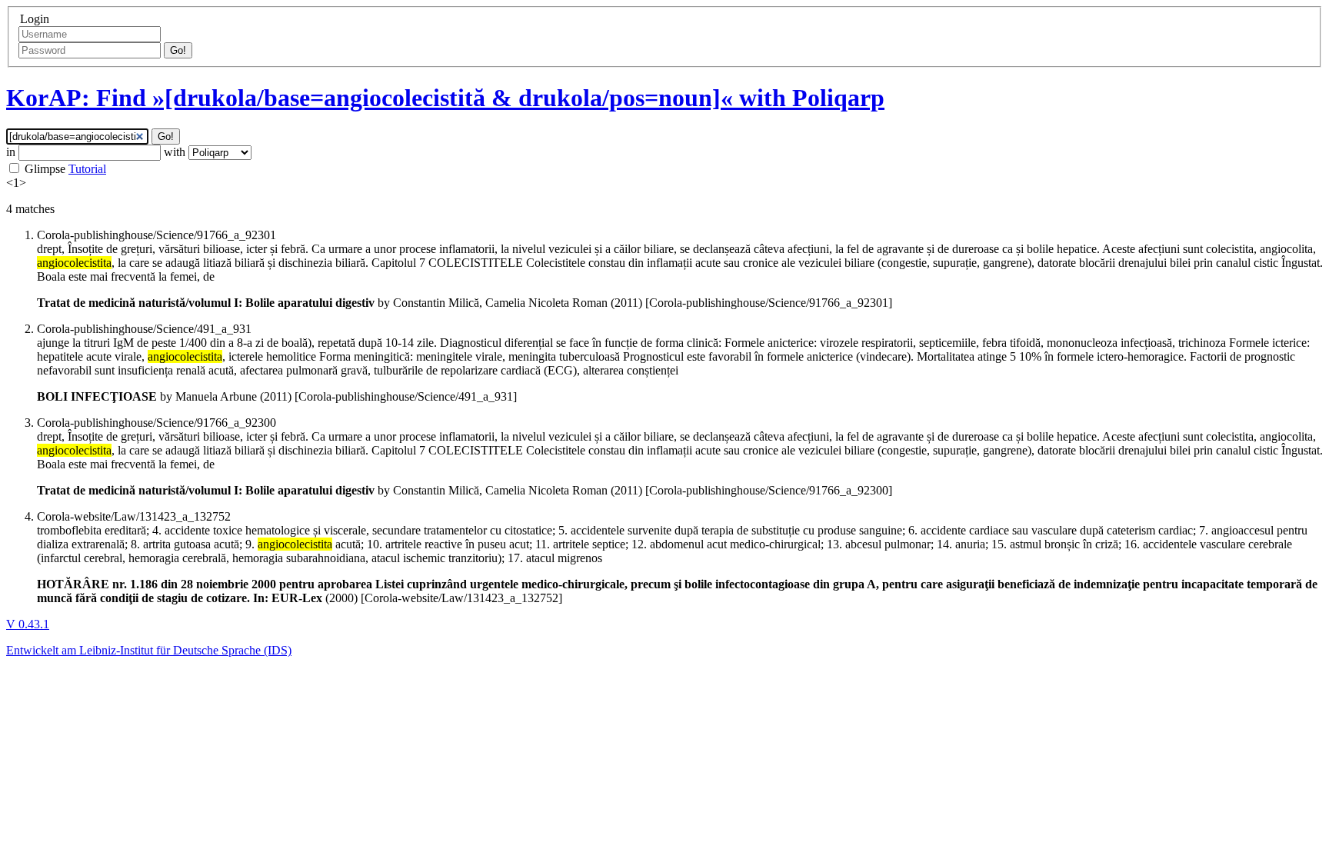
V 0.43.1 (27, 624)
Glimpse (45, 168)
